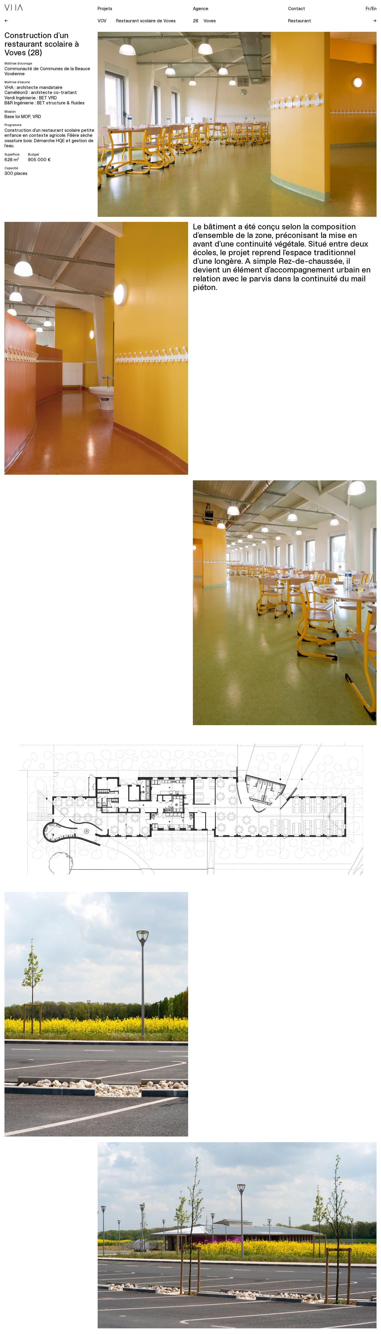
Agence (200, 8)
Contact (296, 8)
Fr (368, 8)
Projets (105, 8)
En (374, 8)
